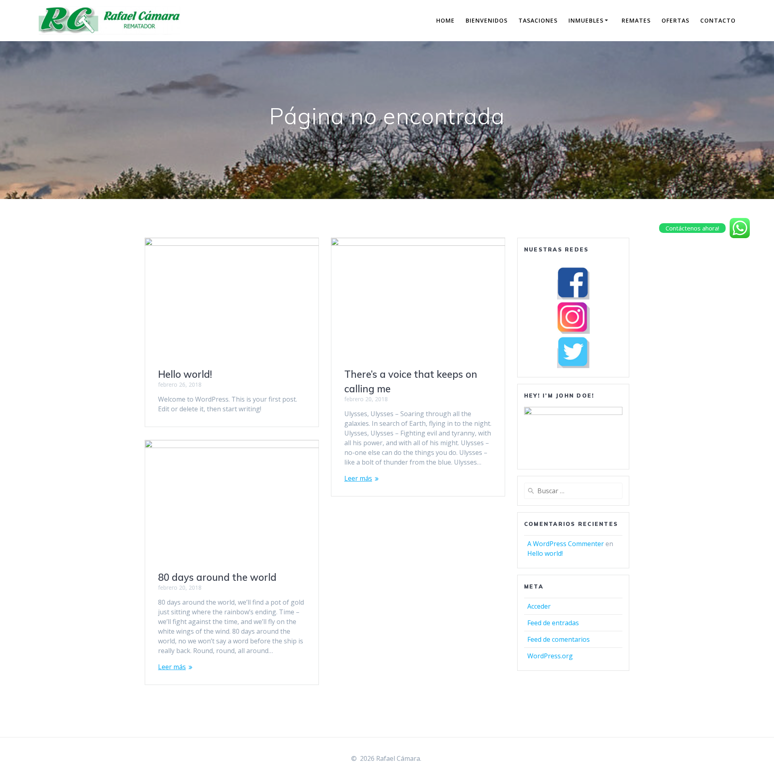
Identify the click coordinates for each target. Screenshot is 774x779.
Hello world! (185, 374)
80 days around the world (217, 577)
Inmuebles (585, 20)
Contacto (718, 20)
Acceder (539, 606)
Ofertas (675, 20)
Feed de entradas (553, 622)
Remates (636, 20)
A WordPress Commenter (565, 543)
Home (445, 20)
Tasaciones (538, 20)
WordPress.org (550, 655)
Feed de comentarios (558, 639)
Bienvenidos (487, 20)
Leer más (358, 478)
